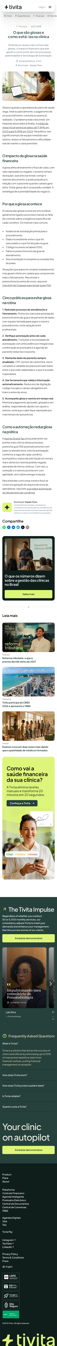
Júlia (4, 1221)
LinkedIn (7, 1246)
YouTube (7, 1243)
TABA (5, 1210)
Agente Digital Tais (14, 438)
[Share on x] (23, 528)
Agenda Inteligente (13, 1196)
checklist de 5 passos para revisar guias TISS (26, 285)
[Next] (50, 983)
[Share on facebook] (9, 528)
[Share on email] (27, 528)
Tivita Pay (7, 1231)
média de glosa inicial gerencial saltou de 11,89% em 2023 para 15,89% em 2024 (26, 127)
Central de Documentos (15, 1203)
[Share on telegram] (18, 528)
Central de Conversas (14, 1207)
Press (5, 1261)
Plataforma (8, 1189)
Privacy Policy (10, 1254)
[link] (28, 594)
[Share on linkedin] (13, 528)
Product (6, 1174)
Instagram (8, 1239)
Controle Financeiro (13, 1193)
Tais (4, 1224)
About (5, 1181)
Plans (5, 1177)
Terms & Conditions (13, 1257)
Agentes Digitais (11, 1217)
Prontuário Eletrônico (14, 1200)
